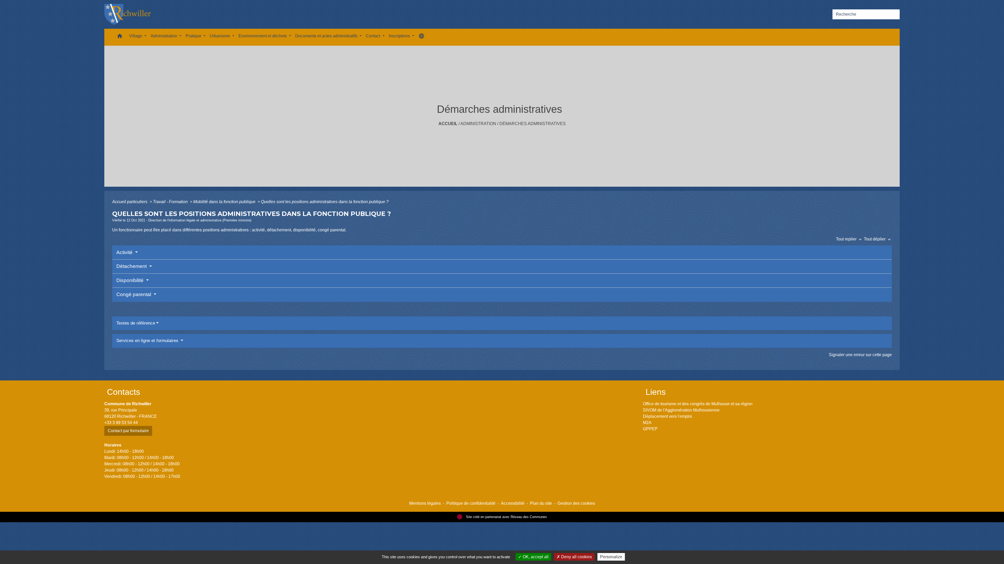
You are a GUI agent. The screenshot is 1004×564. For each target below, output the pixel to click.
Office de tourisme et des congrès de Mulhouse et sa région (697, 404)
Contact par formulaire (128, 430)
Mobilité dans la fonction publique (224, 201)
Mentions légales (425, 503)
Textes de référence (135, 323)
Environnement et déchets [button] (263, 36)
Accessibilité (512, 503)
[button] (119, 37)
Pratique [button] (194, 36)
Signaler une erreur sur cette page (860, 354)
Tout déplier (878, 239)
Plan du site (541, 503)
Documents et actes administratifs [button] (326, 36)
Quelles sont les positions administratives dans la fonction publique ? (325, 201)
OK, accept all (535, 557)
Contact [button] (373, 36)
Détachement (132, 266)
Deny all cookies (576, 557)
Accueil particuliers (130, 201)
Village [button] (136, 36)
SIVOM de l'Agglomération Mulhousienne (681, 410)
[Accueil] (127, 14)
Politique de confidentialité (470, 503)
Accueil (448, 123)
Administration (478, 123)
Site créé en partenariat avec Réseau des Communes (506, 517)
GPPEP (650, 429)
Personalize (611, 557)
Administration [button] (164, 36)
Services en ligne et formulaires (148, 340)
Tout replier (849, 239)
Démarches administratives (532, 123)
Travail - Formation (171, 201)
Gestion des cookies (576, 503)
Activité (125, 252)
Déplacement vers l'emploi (667, 416)
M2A (647, 422)
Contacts (123, 392)
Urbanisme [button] (220, 36)
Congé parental (134, 294)
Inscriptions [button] (400, 36)
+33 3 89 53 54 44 (121, 422)
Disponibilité (130, 280)
